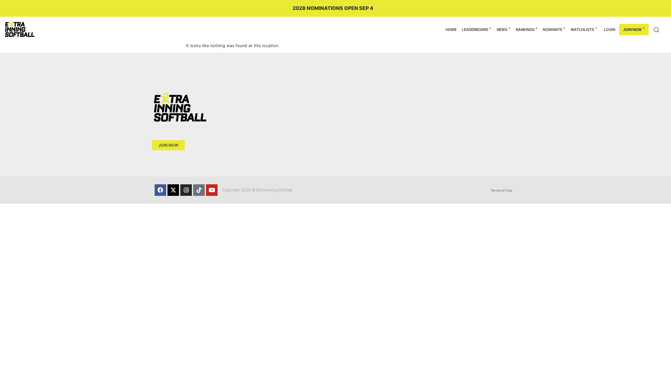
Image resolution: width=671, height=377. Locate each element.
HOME (451, 29)
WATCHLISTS (582, 29)
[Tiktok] (199, 190)
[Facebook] (160, 190)
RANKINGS (525, 29)
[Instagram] (186, 190)
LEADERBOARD (475, 29)
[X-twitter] (173, 190)
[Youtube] (212, 190)
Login (609, 29)
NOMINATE (552, 29)
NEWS (502, 29)
